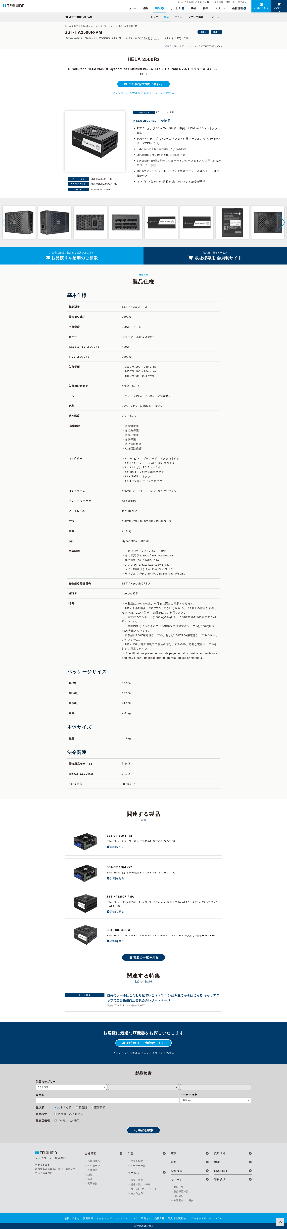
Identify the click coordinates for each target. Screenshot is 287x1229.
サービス (175, 8)
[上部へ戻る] (280, 1222)
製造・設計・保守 (140, 1184)
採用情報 (218, 1)
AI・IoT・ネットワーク (144, 1188)
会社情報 (237, 8)
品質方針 (159, 1218)
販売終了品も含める (70, 1114)
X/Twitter (242, 1)
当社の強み (94, 1160)
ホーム (133, 8)
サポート (220, 8)
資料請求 (219, 1179)
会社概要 (90, 1153)
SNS (217, 1162)
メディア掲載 (196, 17)
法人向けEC (137, 1193)
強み (145, 8)
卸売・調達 (137, 1179)
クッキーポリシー (201, 1218)
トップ (154, 17)
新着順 (83, 1107)
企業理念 (92, 1170)
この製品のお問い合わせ (145, 84)
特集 (215, 31)
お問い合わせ (261, 7)
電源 (172, 112)
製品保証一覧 (181, 1191)
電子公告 (92, 1183)
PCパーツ (161, 112)
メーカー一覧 (138, 1165)
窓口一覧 (179, 1186)
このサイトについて (126, 1218)
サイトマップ (104, 1218)
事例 (193, 8)
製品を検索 (145, 1130)
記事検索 (176, 1171)
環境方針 (146, 1218)
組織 (90, 1174)
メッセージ (94, 1165)
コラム (179, 17)
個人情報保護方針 (178, 1218)
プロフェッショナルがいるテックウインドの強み (143, 93)
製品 (157, 8)
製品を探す (137, 1160)
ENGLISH (231, 1)
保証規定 (179, 1195)
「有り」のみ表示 (68, 1120)
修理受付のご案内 (184, 1200)
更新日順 (99, 1107)
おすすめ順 (64, 1107)
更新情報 (88, 1218)
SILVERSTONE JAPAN (210, 46)
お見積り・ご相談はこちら (146, 1043)
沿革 (90, 1178)
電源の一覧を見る (145, 957)
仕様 (202, 31)
